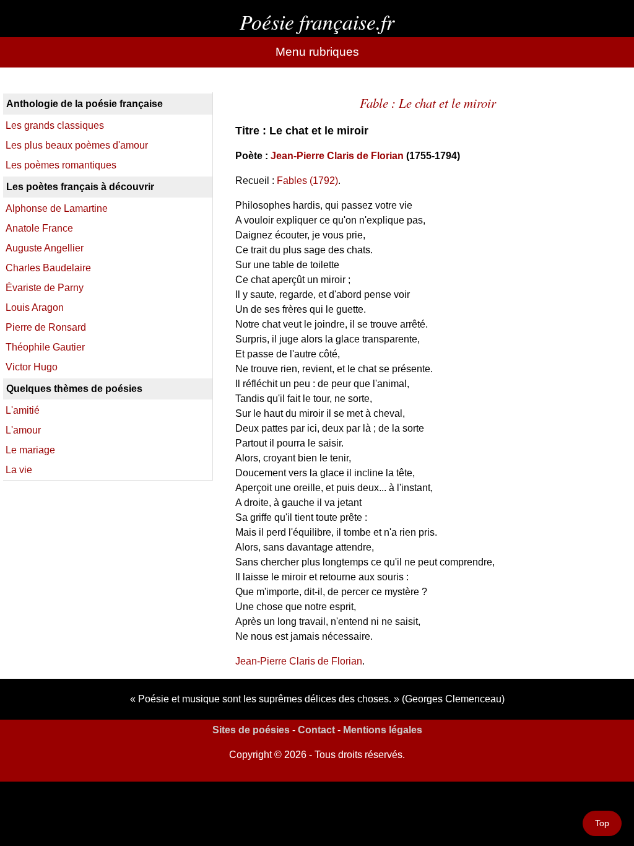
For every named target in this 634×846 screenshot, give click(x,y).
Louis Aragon (35, 307)
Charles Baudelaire (48, 268)
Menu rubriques (317, 51)
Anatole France (39, 228)
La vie (19, 469)
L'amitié (23, 410)
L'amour (23, 430)
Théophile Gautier (45, 347)
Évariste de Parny (45, 287)
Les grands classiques (55, 125)
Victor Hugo (32, 367)
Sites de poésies (251, 730)
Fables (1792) (307, 180)
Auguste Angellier (45, 248)
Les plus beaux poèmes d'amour (77, 145)
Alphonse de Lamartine (57, 208)
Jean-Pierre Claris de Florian (337, 155)
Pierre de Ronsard (46, 327)
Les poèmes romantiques (61, 165)
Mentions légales (382, 730)
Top (602, 823)
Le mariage (30, 450)
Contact (316, 730)
